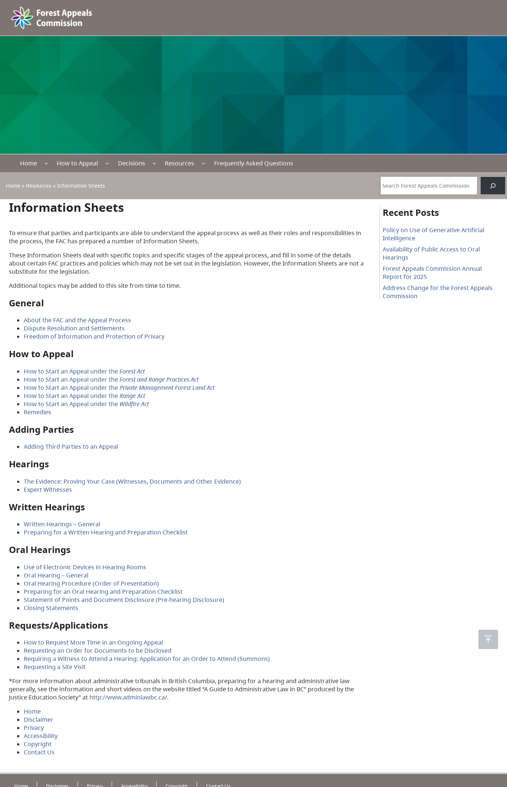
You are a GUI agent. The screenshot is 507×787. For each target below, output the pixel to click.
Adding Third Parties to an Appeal (71, 446)
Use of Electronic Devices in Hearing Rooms (85, 567)
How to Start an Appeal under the (84, 371)
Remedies (37, 412)
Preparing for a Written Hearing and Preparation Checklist (106, 532)
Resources (179, 163)
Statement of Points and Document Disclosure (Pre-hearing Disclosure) (124, 600)
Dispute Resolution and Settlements (74, 328)
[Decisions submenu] (154, 163)
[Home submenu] (46, 163)
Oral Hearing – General (56, 575)
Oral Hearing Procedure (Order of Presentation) (91, 583)
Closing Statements (51, 608)
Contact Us (39, 752)
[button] (488, 639)
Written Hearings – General (62, 524)
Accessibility (41, 736)
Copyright (38, 744)
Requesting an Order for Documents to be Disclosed (97, 650)
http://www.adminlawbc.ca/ (128, 697)
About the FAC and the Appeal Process (77, 320)
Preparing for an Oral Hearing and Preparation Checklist (103, 591)
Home (28, 163)
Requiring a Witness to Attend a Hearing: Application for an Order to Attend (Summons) (147, 659)
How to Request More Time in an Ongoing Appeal (93, 642)
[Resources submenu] (203, 163)
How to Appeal (77, 163)
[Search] (493, 185)
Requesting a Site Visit (55, 667)
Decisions (131, 163)
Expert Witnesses (48, 489)
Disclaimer (38, 719)
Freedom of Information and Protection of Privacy (94, 336)
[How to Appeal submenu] (107, 163)
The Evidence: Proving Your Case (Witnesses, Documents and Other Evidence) (132, 481)
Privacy (34, 728)
